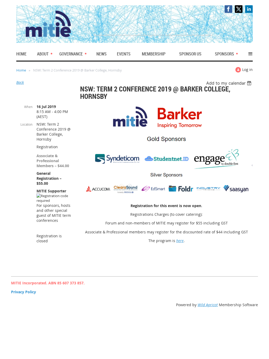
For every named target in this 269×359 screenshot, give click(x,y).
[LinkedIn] (249, 9)
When (28, 107)
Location (26, 124)
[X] (238, 9)
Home (21, 70)
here (180, 240)
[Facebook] (228, 9)
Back (20, 82)
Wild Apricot (208, 304)
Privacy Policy (23, 291)
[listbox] (229, 83)
